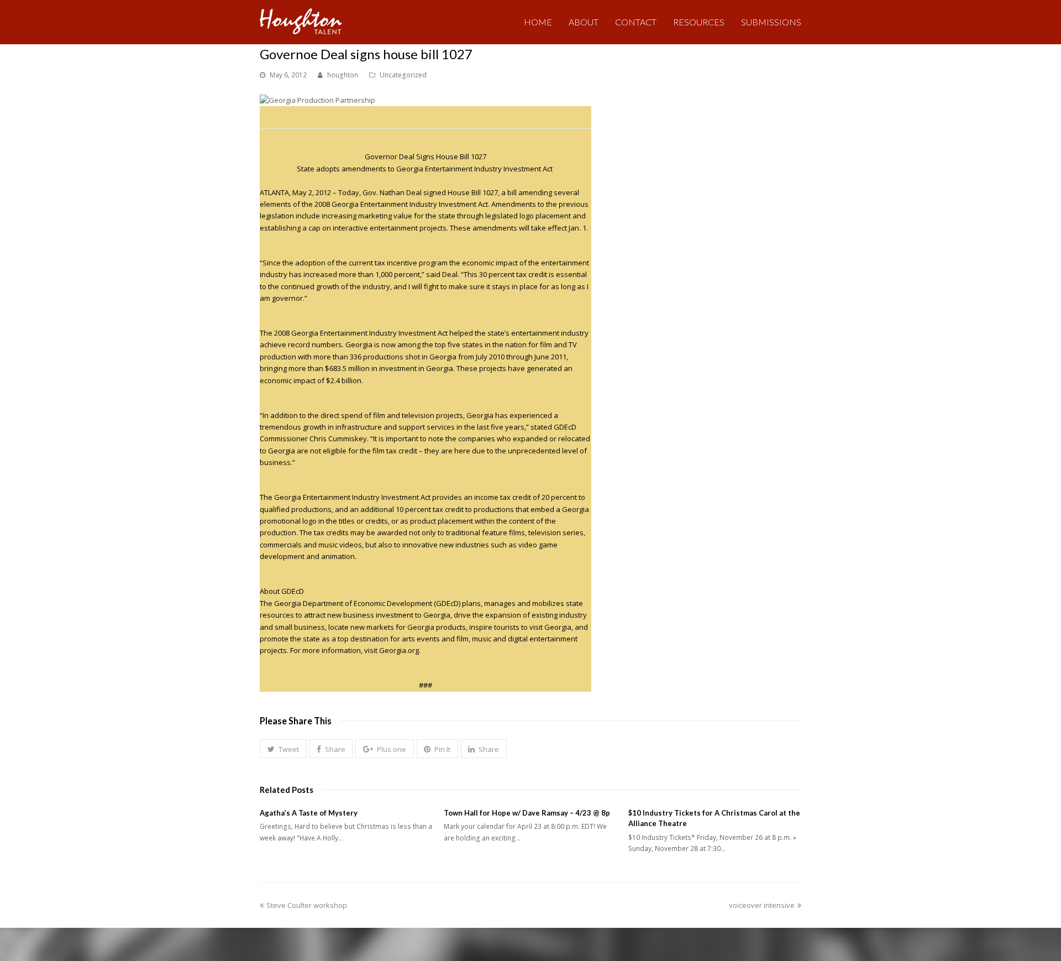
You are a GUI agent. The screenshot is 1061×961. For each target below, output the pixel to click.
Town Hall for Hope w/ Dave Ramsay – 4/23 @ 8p (527, 812)
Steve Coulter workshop (306, 905)
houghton (342, 75)
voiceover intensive (762, 905)
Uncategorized (403, 75)
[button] (283, 748)
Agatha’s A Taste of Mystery (309, 812)
